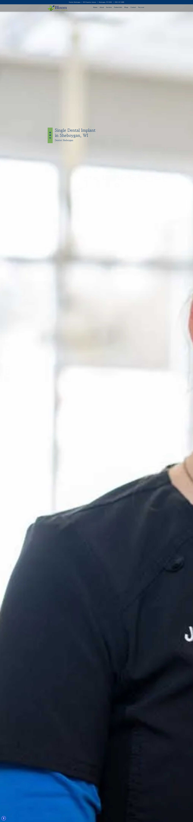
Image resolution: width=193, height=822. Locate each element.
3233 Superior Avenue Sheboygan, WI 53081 (96, 2)
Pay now (141, 7)
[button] (4, 818)
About (102, 7)
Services (109, 7)
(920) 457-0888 (119, 2)
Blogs (126, 7)
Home (95, 7)
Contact (133, 7)
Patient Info (118, 7)
